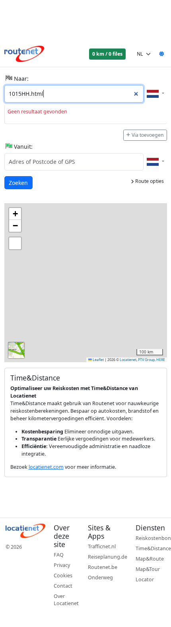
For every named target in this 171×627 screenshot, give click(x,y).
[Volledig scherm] (15, 243)
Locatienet (128, 359)
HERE (160, 359)
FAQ (59, 554)
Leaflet (98, 359)
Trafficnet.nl (102, 546)
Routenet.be (102, 567)
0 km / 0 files (107, 53)
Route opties (149, 181)
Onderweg (100, 577)
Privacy (62, 565)
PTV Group (146, 359)
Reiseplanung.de (107, 556)
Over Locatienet (66, 600)
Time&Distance (153, 548)
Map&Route (150, 558)
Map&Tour (148, 569)
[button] (15, 214)
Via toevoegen (148, 135)
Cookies (63, 575)
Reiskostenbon (153, 538)
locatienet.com (46, 467)
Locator (145, 579)
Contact (63, 585)
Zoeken (18, 182)
